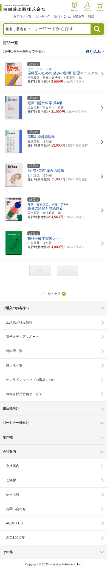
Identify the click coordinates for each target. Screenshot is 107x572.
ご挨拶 (11, 480)
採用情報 (12, 494)
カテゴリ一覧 (22, 16)
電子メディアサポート (22, 337)
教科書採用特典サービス (24, 394)
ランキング (42, 16)
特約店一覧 (14, 351)
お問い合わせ (16, 509)
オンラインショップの (32, 380)
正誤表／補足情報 (19, 322)
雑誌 (91, 16)
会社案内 (12, 466)
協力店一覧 (14, 365)
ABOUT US (14, 523)
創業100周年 (15, 538)
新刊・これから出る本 (69, 16)
